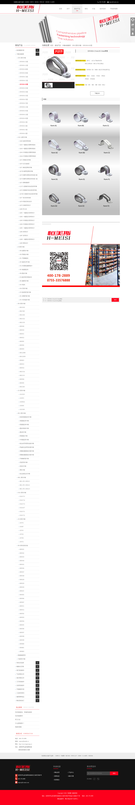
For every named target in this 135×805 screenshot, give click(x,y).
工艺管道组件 (20, 681)
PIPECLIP (74, 755)
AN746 (22, 538)
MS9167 (22, 572)
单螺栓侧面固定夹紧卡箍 (27, 451)
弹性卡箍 (22, 470)
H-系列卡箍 (21, 247)
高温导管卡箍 (23, 462)
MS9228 (22, 579)
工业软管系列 (20, 693)
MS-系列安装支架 (23, 545)
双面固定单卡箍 (24, 424)
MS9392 (22, 345)
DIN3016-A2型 (24, 61)
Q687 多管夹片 (24, 235)
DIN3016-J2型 (23, 133)
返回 (115, 300)
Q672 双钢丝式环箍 (25, 160)
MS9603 (22, 651)
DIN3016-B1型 (24, 73)
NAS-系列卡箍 (22, 492)
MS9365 (22, 594)
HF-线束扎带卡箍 (25, 262)
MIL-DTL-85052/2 (25, 485)
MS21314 (22, 371)
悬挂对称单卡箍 (24, 428)
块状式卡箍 (23, 466)
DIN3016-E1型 (24, 95)
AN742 (22, 534)
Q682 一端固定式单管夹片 (27, 216)
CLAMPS (84, 755)
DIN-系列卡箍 (76, 45)
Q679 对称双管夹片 (25, 205)
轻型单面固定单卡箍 (25, 417)
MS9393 (22, 349)
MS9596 (22, 628)
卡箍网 (63, 755)
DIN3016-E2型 (24, 92)
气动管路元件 (20, 674)
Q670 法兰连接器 (24, 163)
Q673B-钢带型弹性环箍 (26, 171)
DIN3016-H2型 (24, 118)
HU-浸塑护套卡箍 (25, 296)
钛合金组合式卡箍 (25, 473)
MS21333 (22, 322)
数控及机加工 (20, 700)
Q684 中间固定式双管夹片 (27, 224)
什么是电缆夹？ (19, 723)
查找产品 (77, 8)
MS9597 (22, 632)
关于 (68, 8)
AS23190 (22, 409)
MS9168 (22, 576)
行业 (93, 8)
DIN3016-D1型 (24, 88)
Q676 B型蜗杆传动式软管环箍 (28, 190)
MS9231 (22, 591)
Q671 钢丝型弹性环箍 (26, 167)
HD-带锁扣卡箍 (24, 254)
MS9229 (22, 583)
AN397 (22, 526)
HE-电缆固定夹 (24, 269)
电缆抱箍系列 (22, 655)
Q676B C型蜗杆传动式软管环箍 (28, 194)
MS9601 (22, 647)
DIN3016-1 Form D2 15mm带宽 (54, 299)
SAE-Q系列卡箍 (22, 137)
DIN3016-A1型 (24, 65)
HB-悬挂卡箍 (23, 273)
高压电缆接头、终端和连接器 (23, 712)
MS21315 (22, 375)
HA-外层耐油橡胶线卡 (26, 265)
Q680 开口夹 (23, 209)
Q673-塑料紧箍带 (24, 182)
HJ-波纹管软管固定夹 (26, 277)
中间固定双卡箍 (24, 439)
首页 (60, 8)
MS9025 (22, 360)
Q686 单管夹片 (24, 231)
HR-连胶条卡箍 (24, 250)
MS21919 (22, 307)
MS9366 (22, 598)
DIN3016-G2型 (24, 114)
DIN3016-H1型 (24, 110)
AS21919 (22, 394)
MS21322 (22, 318)
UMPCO (57, 755)
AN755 (22, 541)
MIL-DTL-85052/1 (25, 481)
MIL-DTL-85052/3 (25, 489)
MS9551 (22, 606)
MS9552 (22, 610)
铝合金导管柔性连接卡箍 (27, 443)
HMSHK (90, 755)
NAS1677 (22, 507)
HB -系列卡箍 (22, 413)
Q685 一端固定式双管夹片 (27, 228)
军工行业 (17, 719)
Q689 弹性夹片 (24, 243)
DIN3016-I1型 (23, 122)
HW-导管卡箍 (23, 288)
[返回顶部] (132, 34)
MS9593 (22, 617)
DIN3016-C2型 (24, 76)
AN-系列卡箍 (21, 519)
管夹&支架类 (20, 662)
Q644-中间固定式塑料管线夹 (28, 156)
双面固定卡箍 (23, 436)
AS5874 (22, 398)
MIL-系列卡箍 (22, 477)
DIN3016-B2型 (24, 69)
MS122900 (22, 352)
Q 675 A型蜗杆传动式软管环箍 (28, 186)
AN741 (22, 530)
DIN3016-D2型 (87, 45)
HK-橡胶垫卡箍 (24, 281)
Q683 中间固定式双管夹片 (27, 220)
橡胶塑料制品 (20, 696)
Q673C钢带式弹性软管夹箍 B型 (28, 175)
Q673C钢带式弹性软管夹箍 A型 (29, 179)
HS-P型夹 (22, 284)
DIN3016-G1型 (24, 107)
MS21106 (22, 315)
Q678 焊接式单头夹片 (26, 201)
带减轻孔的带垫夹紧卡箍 (27, 447)
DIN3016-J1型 (23, 129)
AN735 (22, 523)
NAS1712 (22, 515)
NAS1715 (22, 496)
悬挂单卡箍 (23, 432)
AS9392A (22, 402)
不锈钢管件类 (20, 689)
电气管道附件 (20, 670)
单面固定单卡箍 (24, 420)
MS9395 (22, 383)
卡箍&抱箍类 (66, 45)
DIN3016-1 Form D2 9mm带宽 (54, 300)
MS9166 (22, 568)
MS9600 (22, 644)
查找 (114, 773)
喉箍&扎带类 (20, 666)
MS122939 (22, 356)
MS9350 (22, 330)
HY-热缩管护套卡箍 (25, 292)
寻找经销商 (114, 8)
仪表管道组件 (20, 685)
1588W (79, 755)
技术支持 (103, 8)
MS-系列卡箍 (21, 303)
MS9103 (22, 557)
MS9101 (22, 549)
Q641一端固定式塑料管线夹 (27, 145)
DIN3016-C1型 (24, 80)
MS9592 (22, 613)
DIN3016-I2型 (23, 126)
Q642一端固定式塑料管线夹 (27, 148)
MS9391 (22, 341)
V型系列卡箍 (21, 659)
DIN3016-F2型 (24, 99)
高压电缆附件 (19, 716)
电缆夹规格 (18, 727)
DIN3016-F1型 (24, 103)
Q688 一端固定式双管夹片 (27, 239)
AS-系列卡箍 (21, 390)
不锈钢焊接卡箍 (24, 458)
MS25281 (22, 386)
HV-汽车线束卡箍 (25, 300)
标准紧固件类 (20, 50)
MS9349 (22, 326)
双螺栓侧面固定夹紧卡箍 (27, 455)
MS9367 (22, 602)
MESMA (67, 755)
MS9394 (22, 379)
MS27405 (22, 311)
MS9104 (22, 560)
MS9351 (22, 334)
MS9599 (22, 640)
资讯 (86, 8)
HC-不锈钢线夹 (24, 258)
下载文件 (97, 93)
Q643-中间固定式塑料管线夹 (28, 152)
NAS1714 (22, 500)
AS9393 (22, 405)
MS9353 (22, 364)
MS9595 (22, 625)
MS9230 (22, 587)
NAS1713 (22, 504)
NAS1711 (22, 511)
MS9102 (22, 553)
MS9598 (22, 636)
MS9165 (22, 564)
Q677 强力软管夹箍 (25, 197)
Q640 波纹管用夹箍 (25, 141)
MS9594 (22, 621)
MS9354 (22, 368)
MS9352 (22, 337)
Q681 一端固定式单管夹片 (27, 213)
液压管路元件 (20, 678)
